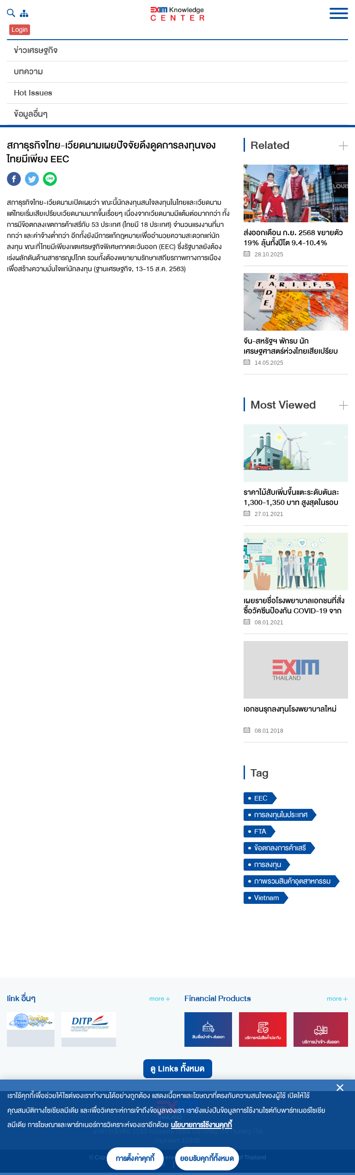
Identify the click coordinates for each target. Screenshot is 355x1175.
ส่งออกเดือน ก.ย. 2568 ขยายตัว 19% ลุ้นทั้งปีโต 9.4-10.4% (293, 237)
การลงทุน (267, 865)
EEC (261, 798)
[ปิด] (340, 1087)
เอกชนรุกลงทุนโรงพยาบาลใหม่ (290, 709)
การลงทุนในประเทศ (280, 815)
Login (20, 29)
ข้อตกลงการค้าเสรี (280, 848)
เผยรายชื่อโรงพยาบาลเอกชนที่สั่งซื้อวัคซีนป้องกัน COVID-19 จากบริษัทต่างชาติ (294, 605)
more (157, 998)
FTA (260, 831)
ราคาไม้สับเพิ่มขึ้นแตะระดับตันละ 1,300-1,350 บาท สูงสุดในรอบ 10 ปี (291, 497)
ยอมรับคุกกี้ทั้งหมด (207, 1158)
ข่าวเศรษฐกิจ (36, 50)
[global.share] (14, 181)
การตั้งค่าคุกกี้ (135, 1158)
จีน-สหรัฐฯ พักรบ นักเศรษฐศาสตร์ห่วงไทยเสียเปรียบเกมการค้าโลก (291, 345)
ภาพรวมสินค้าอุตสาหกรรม (292, 881)
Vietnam (266, 898)
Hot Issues (33, 93)
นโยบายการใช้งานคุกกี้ (201, 1125)
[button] (11, 13)
